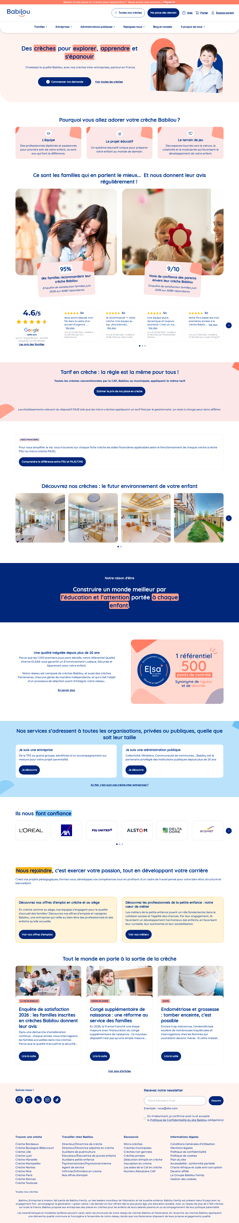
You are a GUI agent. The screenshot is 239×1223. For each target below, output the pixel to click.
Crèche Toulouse (26, 1183)
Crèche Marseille (26, 1159)
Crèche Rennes (25, 1179)
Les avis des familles (31, 344)
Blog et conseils (162, 26)
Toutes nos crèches (130, 12)
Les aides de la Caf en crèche (143, 1167)
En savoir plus (67, 690)
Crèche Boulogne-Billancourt (34, 1148)
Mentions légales (181, 1148)
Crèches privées (134, 1155)
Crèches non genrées (138, 1151)
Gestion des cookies (183, 1179)
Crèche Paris (23, 1175)
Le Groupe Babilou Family (187, 1175)
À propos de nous (191, 26)
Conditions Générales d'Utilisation (192, 1144)
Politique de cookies (183, 1155)
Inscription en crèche (138, 1163)
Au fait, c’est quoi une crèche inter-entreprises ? (119, 785)
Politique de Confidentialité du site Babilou (178, 1120)
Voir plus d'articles (119, 1071)
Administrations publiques (96, 26)
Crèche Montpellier (28, 1163)
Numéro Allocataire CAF (140, 1171)
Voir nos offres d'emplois (37, 934)
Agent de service (73, 1167)
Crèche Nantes (25, 1167)
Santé (166, 1001)
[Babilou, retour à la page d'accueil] (18, 13)
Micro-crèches (133, 1144)
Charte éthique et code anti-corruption (196, 1167)
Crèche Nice (23, 1171)
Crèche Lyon (23, 1155)
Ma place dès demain (163, 12)
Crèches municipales (137, 1148)
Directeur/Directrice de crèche (82, 1144)
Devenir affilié (179, 1171)
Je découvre (29, 769)
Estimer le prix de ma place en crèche (119, 391)
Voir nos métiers (138, 934)
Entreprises (63, 26)
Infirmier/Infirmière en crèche (82, 1171)
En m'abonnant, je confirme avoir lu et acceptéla (185, 1118)
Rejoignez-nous (132, 26)
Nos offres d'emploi (74, 1175)
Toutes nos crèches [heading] (26, 1191)
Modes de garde (99, 1001)
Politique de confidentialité (188, 1151)
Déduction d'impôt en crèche (143, 1159)
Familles (39, 26)
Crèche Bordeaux (27, 1144)
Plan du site (178, 1159)
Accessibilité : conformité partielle (192, 1163)
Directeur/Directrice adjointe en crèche (88, 1148)
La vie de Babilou (29, 1001)
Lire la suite (29, 1056)
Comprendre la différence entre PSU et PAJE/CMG (52, 461)
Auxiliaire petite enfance (78, 1159)
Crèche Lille (23, 1151)
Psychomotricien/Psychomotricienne (86, 1163)
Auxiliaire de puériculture (78, 1151)
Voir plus (70, 328)
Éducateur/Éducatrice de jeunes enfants (89, 1155)
